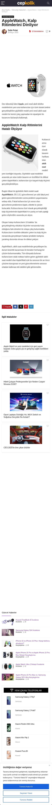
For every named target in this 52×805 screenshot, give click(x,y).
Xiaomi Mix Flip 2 (22, 737)
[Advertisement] (28, 55)
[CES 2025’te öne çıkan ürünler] (26, 435)
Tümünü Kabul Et (26, 787)
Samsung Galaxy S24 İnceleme (28, 630)
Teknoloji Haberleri (19, 10)
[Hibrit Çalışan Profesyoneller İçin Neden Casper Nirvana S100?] (26, 369)
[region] (26, 784)
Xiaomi (17, 728)
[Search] (48, 3)
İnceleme (19, 622)
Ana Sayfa (6, 10)
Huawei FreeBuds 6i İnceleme (27, 620)
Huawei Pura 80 (21, 751)
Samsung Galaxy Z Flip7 (25, 697)
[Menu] (3, 3)
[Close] (49, 765)
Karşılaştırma (20, 645)
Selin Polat (13, 30)
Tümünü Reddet (26, 800)
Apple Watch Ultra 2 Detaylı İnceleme (30, 664)
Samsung (18, 701)
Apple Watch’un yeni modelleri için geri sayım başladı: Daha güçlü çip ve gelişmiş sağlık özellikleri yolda (26, 348)
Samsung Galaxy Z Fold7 (25, 710)
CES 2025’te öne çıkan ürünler (17, 448)
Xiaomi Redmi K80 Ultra (24, 724)
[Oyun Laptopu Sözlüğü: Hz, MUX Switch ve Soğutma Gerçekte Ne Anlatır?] (26, 402)
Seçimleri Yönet (26, 793)
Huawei (17, 755)
